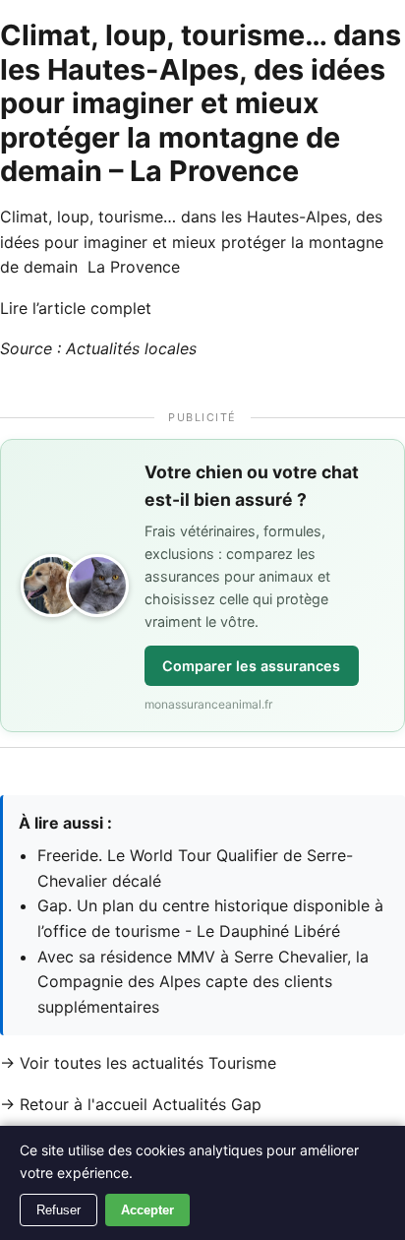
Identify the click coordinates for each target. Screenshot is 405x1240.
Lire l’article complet (75, 308)
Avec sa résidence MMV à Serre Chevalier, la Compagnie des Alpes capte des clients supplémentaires (203, 982)
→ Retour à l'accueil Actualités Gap (130, 1104)
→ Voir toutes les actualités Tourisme (138, 1063)
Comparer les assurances (251, 665)
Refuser (58, 1210)
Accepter (147, 1210)
